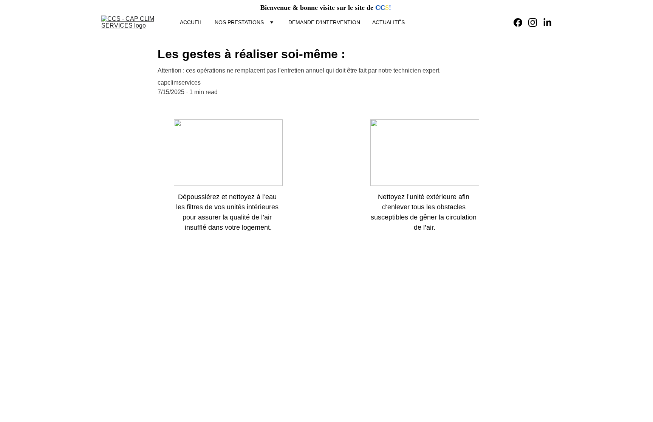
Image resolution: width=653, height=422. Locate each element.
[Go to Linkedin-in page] (547, 22)
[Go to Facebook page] (521, 22)
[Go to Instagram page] (535, 22)
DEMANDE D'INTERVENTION (324, 22)
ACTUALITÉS (388, 22)
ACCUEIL (191, 22)
